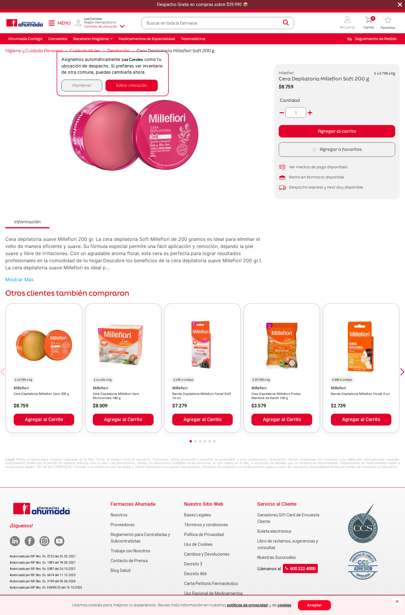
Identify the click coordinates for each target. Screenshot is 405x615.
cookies (284, 605)
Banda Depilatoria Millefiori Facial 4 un (360, 394)
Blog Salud (120, 570)
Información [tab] (27, 222)
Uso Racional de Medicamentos (213, 593)
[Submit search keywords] (285, 23)
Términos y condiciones (206, 524)
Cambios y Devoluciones (206, 554)
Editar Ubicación (131, 85)
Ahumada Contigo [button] (25, 38)
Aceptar (314, 605)
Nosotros (119, 515)
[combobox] (217, 23)
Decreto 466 (195, 573)
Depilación (118, 50)
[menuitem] (372, 39)
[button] (347, 23)
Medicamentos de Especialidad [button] (147, 38)
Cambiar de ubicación (100, 26)
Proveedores (123, 524)
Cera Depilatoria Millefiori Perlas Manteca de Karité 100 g (276, 396)
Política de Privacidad (204, 534)
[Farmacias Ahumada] (24, 23)
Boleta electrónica (274, 531)
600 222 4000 (302, 568)
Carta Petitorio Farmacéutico (211, 583)
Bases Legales (197, 515)
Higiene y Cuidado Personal (34, 50)
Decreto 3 (193, 564)
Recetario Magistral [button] (91, 38)
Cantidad (290, 100)
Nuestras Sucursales (276, 557)
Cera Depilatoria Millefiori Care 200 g (41, 394)
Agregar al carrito (337, 131)
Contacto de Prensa (129, 560)
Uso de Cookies (198, 544)
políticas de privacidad (247, 605)
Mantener (81, 85)
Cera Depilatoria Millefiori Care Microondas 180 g (116, 396)
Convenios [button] (57, 38)
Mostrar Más (19, 279)
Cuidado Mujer (85, 50)
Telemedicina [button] (193, 38)
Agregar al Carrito (44, 419)
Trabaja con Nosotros (130, 550)
